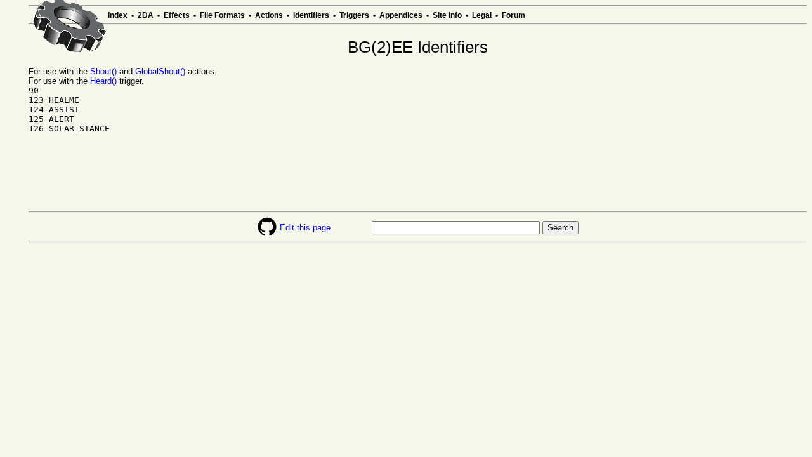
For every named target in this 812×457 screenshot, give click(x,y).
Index (118, 15)
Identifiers (311, 15)
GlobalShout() (160, 71)
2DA (146, 15)
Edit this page (305, 227)
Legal (482, 15)
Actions (269, 15)
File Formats (222, 15)
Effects (177, 15)
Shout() (103, 71)
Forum (513, 15)
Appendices (400, 15)
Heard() (103, 81)
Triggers (354, 15)
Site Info (447, 15)
